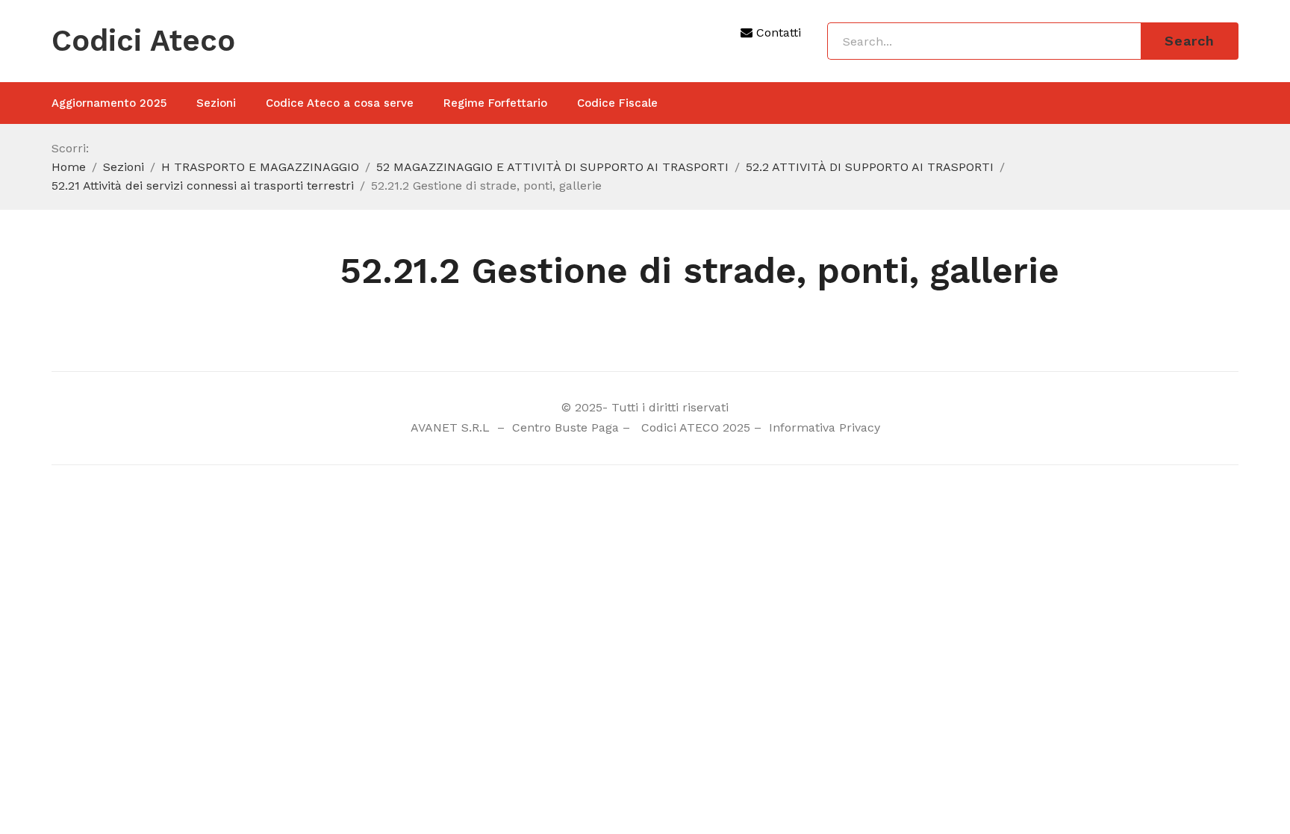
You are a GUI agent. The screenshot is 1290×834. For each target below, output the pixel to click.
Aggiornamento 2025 (109, 103)
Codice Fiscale (617, 103)
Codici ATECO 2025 (695, 427)
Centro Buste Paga (565, 427)
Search (1190, 41)
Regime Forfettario (495, 103)
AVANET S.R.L (452, 427)
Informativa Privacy (822, 427)
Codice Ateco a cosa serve (340, 103)
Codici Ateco (143, 41)
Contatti (776, 32)
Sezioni (216, 103)
